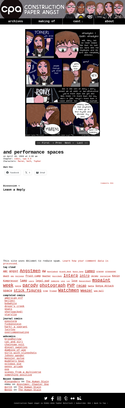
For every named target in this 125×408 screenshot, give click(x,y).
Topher (37, 161)
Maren (21, 161)
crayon (100, 271)
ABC (5, 271)
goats (8, 309)
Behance (79, 398)
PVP (71, 285)
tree (45, 291)
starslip (11, 314)
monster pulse (14, 358)
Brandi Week (65, 272)
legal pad (42, 280)
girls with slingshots (21, 353)
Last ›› (82, 143)
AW (44, 271)
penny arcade (14, 366)
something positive (18, 375)
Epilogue (19, 276)
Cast (78, 21)
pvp (7, 369)
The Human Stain (37, 381)
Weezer (86, 291)
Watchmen (68, 290)
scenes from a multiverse (23, 372)
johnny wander (14, 355)
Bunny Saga (78, 272)
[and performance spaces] (62, 135)
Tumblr (65, 398)
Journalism (105, 276)
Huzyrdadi (57, 276)
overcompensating (17, 332)
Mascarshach (85, 281)
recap (81, 286)
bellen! (10, 300)
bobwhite (11, 303)
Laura (31, 281)
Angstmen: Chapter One (33, 384)
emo (12, 276)
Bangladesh (52, 272)
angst (13, 271)
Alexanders (12, 381)
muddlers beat (14, 361)
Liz (68, 281)
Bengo (8, 390)
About (109, 21)
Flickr (72, 398)
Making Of (47, 21)
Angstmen (30, 271)
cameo (90, 271)
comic (17, 159)
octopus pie (13, 364)
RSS (89, 403)
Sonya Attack (104, 285)
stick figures (27, 290)
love (74, 280)
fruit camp (33, 275)
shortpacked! (14, 311)
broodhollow (13, 339)
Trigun (53, 291)
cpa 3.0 (27, 159)
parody (30, 285)
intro (84, 276)
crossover (110, 271)
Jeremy (94, 276)
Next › (69, 143)
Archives (15, 21)
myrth (8, 387)
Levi (63, 281)
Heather (46, 276)
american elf (14, 298)
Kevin (116, 275)
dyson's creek (14, 306)
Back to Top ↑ (101, 403)
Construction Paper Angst (32, 9)
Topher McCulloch (64, 403)
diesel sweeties (16, 347)
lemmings (55, 281)
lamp (23, 280)
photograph (53, 285)
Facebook (52, 398)
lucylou (10, 329)
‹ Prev (57, 143)
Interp (70, 275)
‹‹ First (43, 143)
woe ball (99, 291)
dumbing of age (15, 350)
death (6, 276)
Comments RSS (107, 183)
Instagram (59, 398)
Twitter (45, 398)
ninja (18, 286)
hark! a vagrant (16, 326)
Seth (28, 161)
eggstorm (11, 321)
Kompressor (10, 280)
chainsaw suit (14, 344)
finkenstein (13, 324)
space (7, 290)
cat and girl (14, 341)
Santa (91, 286)
